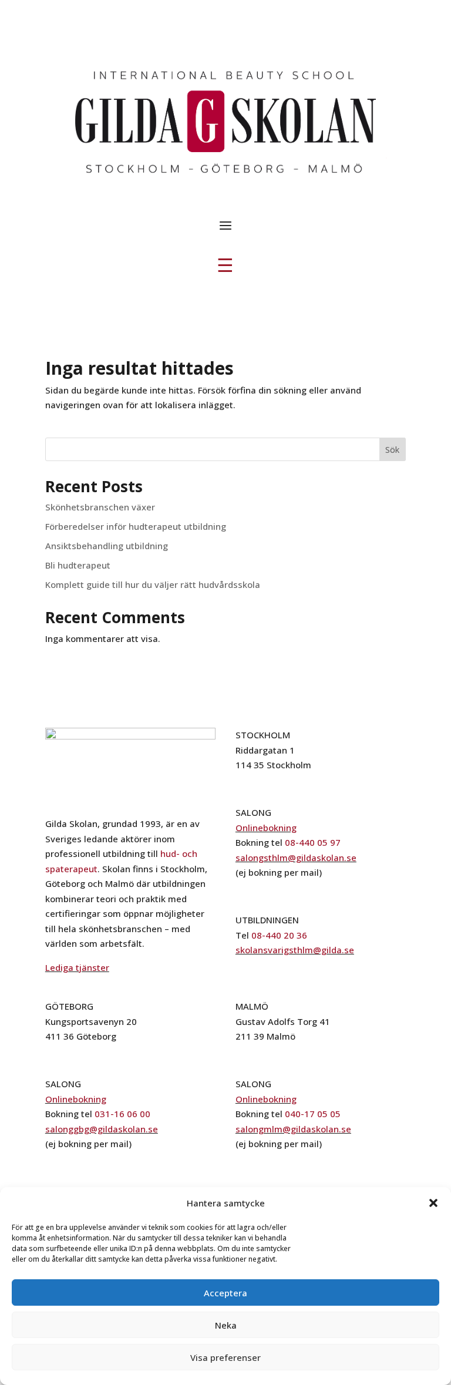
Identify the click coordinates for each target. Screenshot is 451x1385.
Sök (392, 449)
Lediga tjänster (77, 967)
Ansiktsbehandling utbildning (106, 546)
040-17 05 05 (313, 1114)
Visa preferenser (225, 1357)
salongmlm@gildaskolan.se (293, 1129)
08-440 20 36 (279, 935)
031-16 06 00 (122, 1114)
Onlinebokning (266, 827)
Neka (226, 1325)
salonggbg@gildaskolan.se (101, 1129)
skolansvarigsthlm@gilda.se (294, 950)
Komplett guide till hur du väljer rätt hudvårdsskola (152, 584)
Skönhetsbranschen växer (100, 507)
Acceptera (225, 1293)
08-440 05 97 (313, 842)
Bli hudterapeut (77, 565)
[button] (433, 1203)
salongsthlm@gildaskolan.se (295, 857)
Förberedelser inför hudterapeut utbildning (135, 526)
